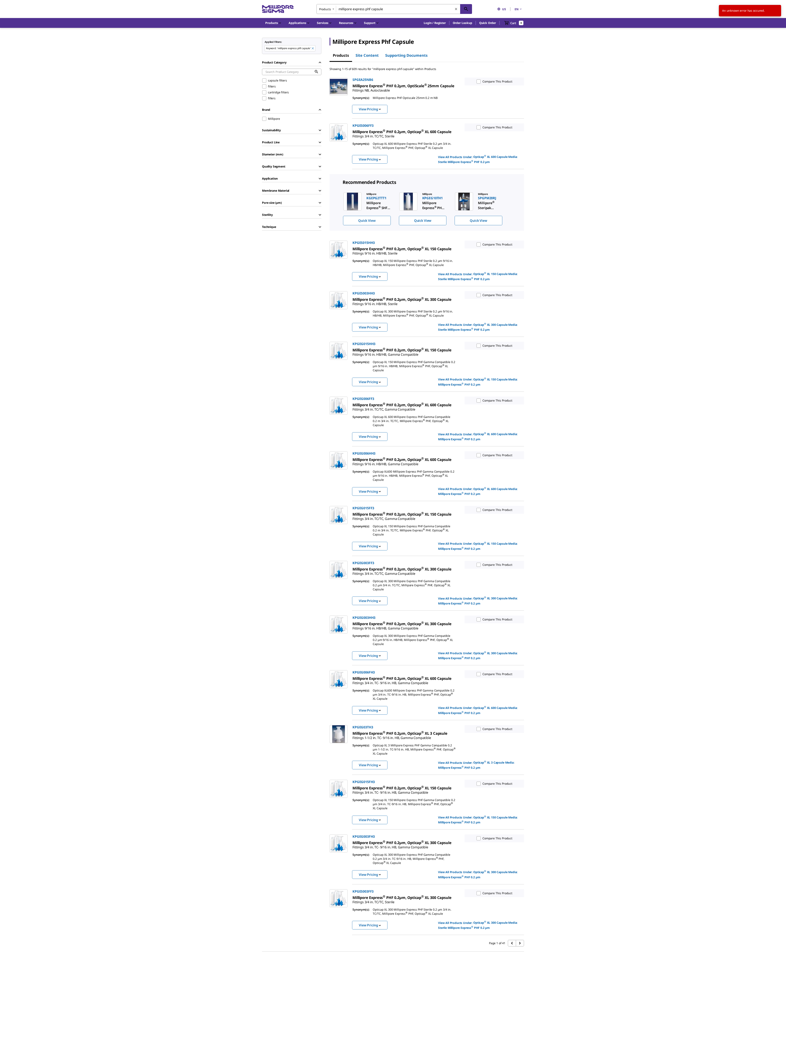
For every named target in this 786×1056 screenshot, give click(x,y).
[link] (403, 85)
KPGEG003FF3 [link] (363, 563)
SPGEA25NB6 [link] (362, 79)
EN (516, 9)
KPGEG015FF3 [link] (363, 508)
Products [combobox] (325, 9)
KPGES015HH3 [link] (363, 242)
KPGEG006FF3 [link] (363, 398)
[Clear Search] (456, 9)
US (504, 9)
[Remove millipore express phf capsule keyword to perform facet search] (313, 48)
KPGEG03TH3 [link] (362, 727)
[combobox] (394, 9)
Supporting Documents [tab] (406, 55)
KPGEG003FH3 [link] (363, 836)
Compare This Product (497, 81)
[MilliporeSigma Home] (278, 9)
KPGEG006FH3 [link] (363, 672)
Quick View (366, 220)
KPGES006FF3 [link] (363, 125)
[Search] (466, 9)
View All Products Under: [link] (477, 159)
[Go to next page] (520, 943)
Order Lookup (462, 23)
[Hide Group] (319, 62)
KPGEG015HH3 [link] (363, 344)
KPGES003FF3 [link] (363, 891)
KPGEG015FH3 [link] (363, 782)
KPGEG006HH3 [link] (363, 453)
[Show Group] (319, 130)
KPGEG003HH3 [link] (363, 617)
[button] (435, 23)
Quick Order (487, 23)
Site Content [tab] (367, 55)
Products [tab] (341, 55)
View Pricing (368, 109)
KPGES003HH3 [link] (363, 293)
